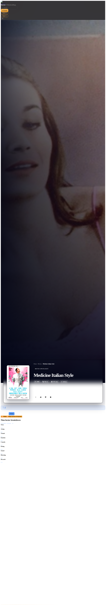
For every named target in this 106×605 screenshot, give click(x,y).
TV (6, 5)
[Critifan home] (53, 2)
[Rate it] (51, 397)
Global (11, 413)
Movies (3, 5)
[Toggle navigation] (2, 18)
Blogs (14, 5)
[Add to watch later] (36, 397)
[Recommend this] (41, 397)
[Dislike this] (46, 397)
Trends (4, 10)
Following (5, 413)
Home (35, 364)
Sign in (4, 13)
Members (10, 5)
